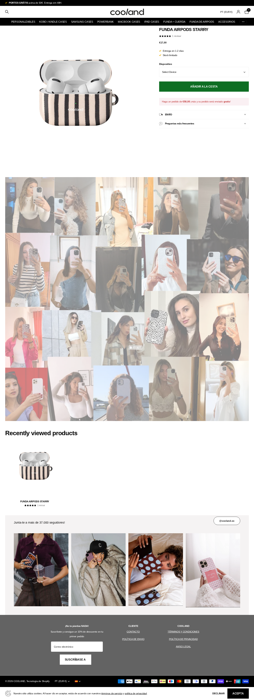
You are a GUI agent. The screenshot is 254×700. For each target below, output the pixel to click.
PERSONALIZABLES (23, 21)
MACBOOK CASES (129, 21)
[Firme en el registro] (238, 12)
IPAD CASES (151, 21)
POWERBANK (105, 21)
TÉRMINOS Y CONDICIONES (183, 631)
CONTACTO (133, 631)
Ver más (243, 22)
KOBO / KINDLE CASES (53, 21)
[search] (7, 12)
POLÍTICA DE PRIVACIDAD (183, 639)
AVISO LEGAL (183, 646)
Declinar (218, 693)
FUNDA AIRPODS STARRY (34, 501)
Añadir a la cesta (204, 86)
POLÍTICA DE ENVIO (133, 639)
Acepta (238, 693)
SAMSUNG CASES (82, 21)
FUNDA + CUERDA (174, 21)
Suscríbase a (75, 659)
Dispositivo (165, 64)
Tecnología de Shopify (38, 681)
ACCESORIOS (226, 21)
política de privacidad (136, 693)
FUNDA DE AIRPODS (202, 21)
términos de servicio (111, 693)
